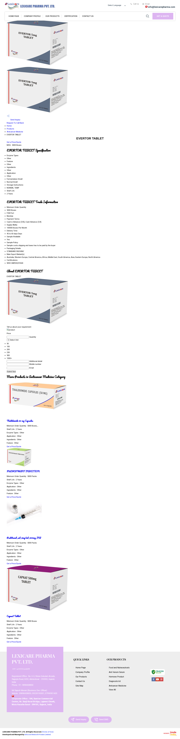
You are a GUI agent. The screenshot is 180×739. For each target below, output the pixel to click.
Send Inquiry (15, 120)
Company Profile (32, 16)
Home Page (14, 16)
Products (10, 129)
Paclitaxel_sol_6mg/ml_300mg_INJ (24, 538)
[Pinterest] (161, 681)
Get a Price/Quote (14, 142)
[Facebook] (154, 681)
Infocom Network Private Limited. (37, 734)
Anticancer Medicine (15, 132)
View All (112, 690)
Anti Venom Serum (117, 672)
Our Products (52, 16)
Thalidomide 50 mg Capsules (20, 421)
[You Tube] (157, 681)
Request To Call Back (15, 123)
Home (9, 126)
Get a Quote (163, 16)
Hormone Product (116, 677)
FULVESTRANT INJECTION (23, 471)
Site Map (79, 686)
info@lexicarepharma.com (161, 7)
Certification (70, 16)
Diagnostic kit (115, 681)
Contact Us (87, 16)
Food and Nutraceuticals (119, 667)
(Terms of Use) (48, 732)
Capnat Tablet (14, 616)
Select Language (114, 5)
